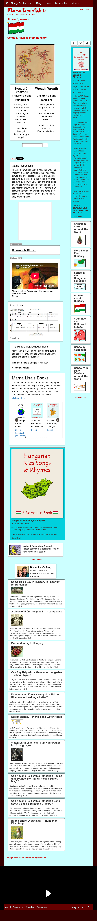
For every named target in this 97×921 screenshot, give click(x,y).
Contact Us (18, 906)
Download (14, 337)
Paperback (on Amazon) (20, 434)
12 (25, 440)
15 (31, 440)
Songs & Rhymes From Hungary (27, 37)
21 (43, 440)
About (8, 906)
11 (45, 437)
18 (37, 440)
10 (43, 437)
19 (39, 440)
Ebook (18, 429)
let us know (22, 291)
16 (33, 440)
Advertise (30, 906)
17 (35, 440)
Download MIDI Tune (24, 250)
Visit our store (18, 398)
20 (41, 440)
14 (29, 440)
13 (27, 440)
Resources (42, 906)
